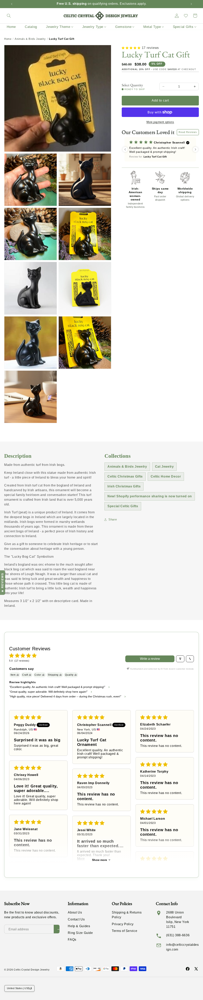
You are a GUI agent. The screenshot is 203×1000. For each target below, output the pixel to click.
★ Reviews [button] (2, 582)
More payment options (160, 122)
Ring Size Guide (80, 932)
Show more (99, 859)
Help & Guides (79, 926)
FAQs (72, 939)
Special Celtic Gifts (122, 506)
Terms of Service (124, 931)
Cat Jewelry (164, 466)
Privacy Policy (123, 924)
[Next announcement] (191, 4)
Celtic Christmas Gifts (125, 476)
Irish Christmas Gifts (124, 486)
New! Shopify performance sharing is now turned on (149, 496)
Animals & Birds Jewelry (30, 38)
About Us (75, 912)
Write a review (150, 658)
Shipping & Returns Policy (127, 915)
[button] (8, 15)
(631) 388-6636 (178, 935)
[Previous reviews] (125, 149)
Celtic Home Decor (166, 476)
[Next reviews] (195, 149)
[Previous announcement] (11, 4)
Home (7, 38)
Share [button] (112, 519)
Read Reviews (188, 132)
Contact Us (76, 919)
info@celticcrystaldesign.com (182, 947)
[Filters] (180, 658)
